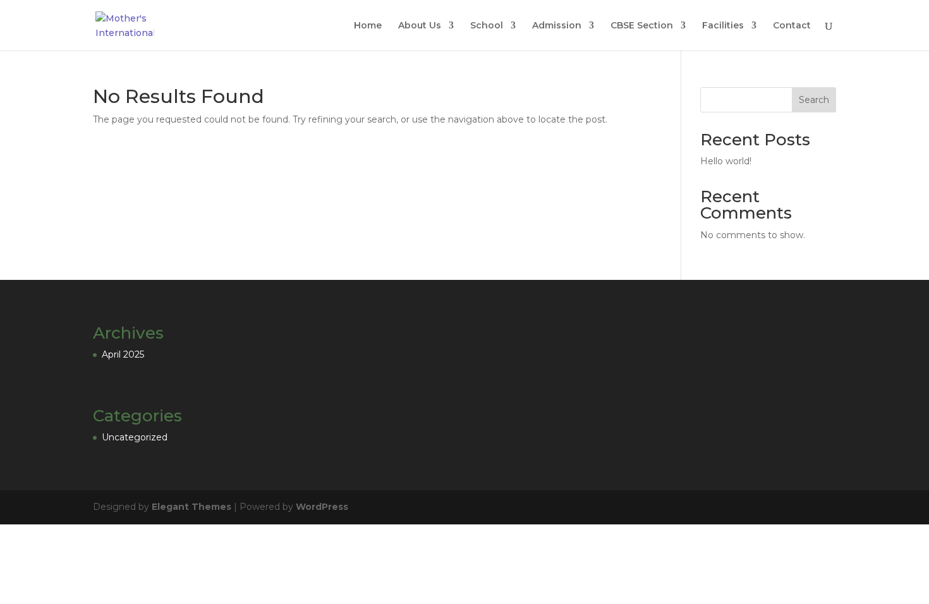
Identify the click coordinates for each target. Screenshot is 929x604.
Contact (792, 26)
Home (368, 26)
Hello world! (725, 161)
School (486, 26)
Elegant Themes (191, 506)
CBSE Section (641, 26)
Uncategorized (134, 437)
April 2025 (123, 354)
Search (814, 100)
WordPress (322, 506)
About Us (419, 26)
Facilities (723, 26)
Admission (556, 26)
